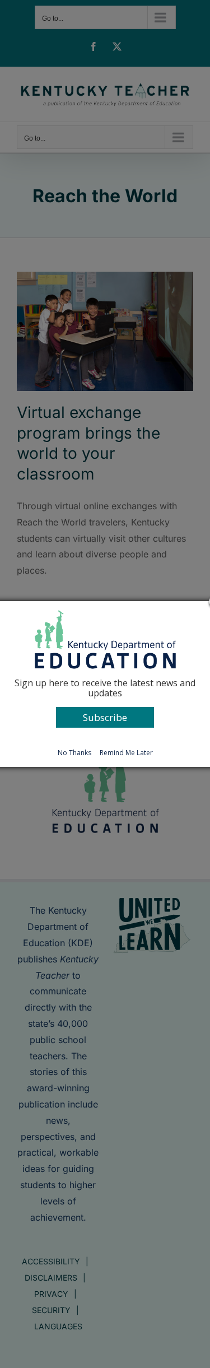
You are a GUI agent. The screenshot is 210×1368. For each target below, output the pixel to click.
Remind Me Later (126, 752)
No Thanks (74, 752)
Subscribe (105, 717)
